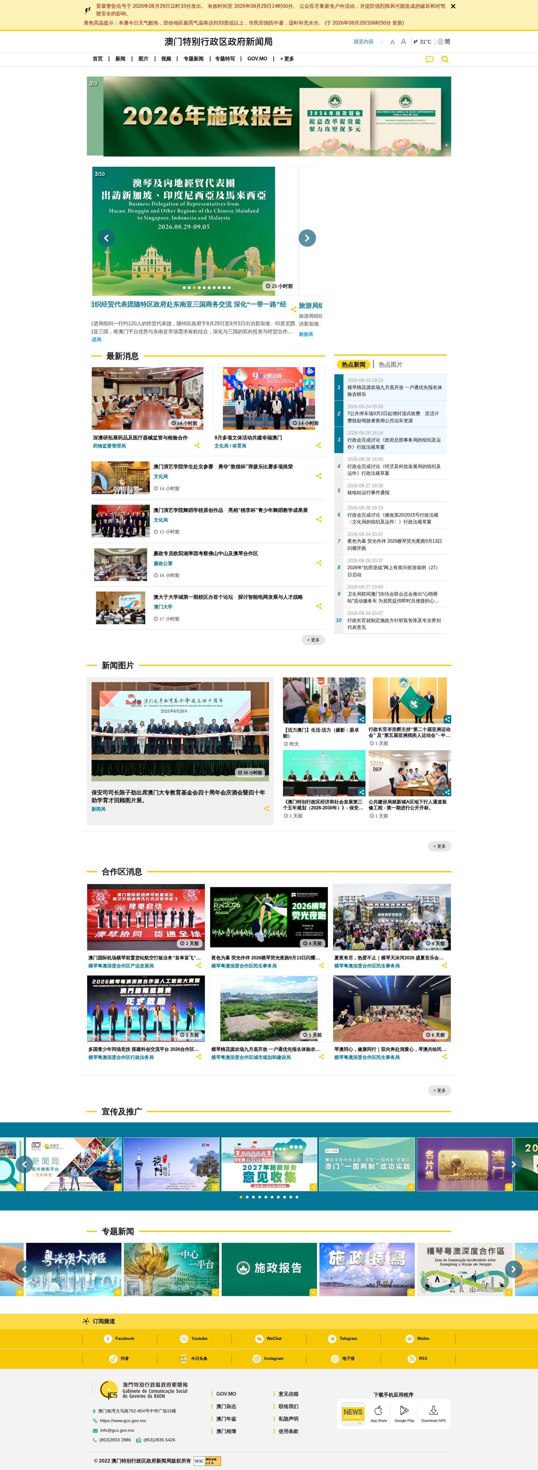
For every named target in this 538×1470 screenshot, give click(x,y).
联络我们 (289, 1406)
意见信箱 (289, 1394)
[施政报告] (269, 1269)
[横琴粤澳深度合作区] (465, 1269)
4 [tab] (260, 1197)
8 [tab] (284, 1197)
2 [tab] (247, 1197)
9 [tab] (291, 1197)
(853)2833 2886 (115, 1440)
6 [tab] (272, 1197)
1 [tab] (241, 1197)
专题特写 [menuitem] (225, 58)
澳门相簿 (226, 1431)
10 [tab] (297, 1197)
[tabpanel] (269, 1164)
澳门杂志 (226, 1406)
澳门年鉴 (226, 1418)
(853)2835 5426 (159, 1440)
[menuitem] (120, 59)
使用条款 (289, 1431)
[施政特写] (367, 1269)
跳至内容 (364, 41)
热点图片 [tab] (391, 364)
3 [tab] (253, 1197)
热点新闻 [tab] (354, 364)
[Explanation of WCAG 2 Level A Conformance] (207, 1460)
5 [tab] (266, 1197)
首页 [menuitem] (98, 58)
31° (426, 42)
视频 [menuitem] (166, 58)
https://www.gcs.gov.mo (123, 1420)
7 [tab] (278, 1197)
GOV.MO (226, 1394)
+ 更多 (313, 639)
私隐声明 (289, 1418)
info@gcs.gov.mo (117, 1430)
